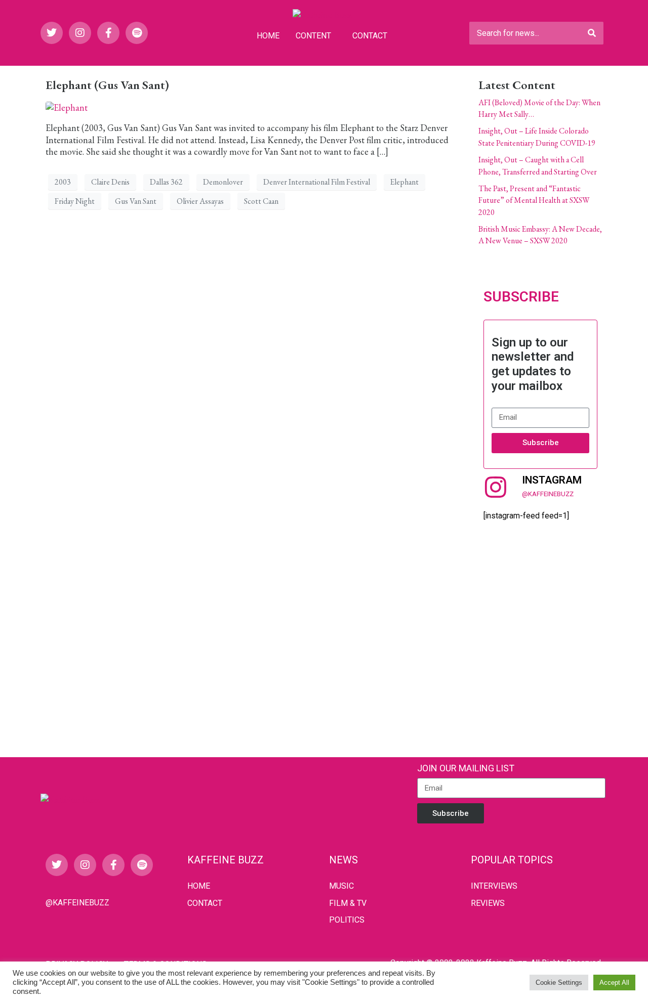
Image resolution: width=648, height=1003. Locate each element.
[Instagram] (80, 33)
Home (268, 35)
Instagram (552, 480)
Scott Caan (261, 201)
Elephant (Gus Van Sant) (107, 85)
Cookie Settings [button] (559, 982)
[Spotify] (137, 33)
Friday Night (75, 201)
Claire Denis (110, 182)
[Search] (591, 33)
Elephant (404, 182)
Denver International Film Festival (316, 182)
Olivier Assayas (200, 201)
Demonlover (223, 182)
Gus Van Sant (135, 201)
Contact (369, 35)
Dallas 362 (166, 182)
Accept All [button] (614, 982)
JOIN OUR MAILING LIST (465, 768)
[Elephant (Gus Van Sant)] (67, 106)
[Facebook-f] (108, 33)
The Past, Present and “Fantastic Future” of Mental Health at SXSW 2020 (533, 200)
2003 (63, 182)
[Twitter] (51, 33)
